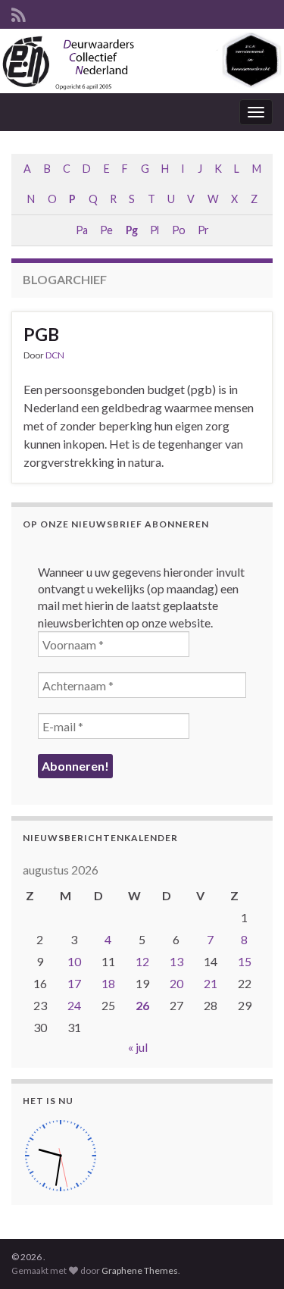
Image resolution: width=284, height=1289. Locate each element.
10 (74, 961)
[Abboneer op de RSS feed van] (18, 12)
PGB (41, 334)
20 (176, 983)
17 (74, 983)
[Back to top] (250, 1255)
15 (244, 961)
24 (74, 1005)
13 (176, 961)
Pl (154, 230)
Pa (81, 230)
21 (210, 983)
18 (108, 983)
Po (178, 230)
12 (142, 961)
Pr (203, 230)
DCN (54, 355)
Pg (131, 230)
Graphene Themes (139, 1270)
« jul (138, 1047)
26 (142, 1005)
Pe (106, 230)
